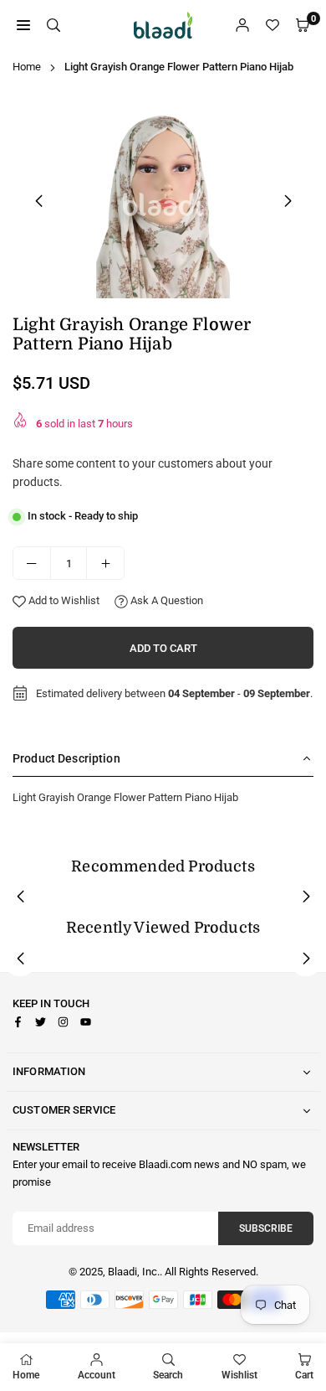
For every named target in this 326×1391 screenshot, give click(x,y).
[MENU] (23, 25)
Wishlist (239, 1375)
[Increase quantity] (105, 563)
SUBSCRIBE (266, 1228)
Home (27, 66)
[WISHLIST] (272, 25)
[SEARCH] (53, 25)
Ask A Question (165, 600)
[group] (163, 197)
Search (168, 1375)
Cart (304, 1375)
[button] (287, 201)
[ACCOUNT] (242, 25)
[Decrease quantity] (31, 563)
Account (96, 1375)
